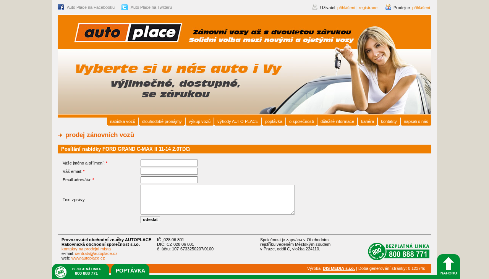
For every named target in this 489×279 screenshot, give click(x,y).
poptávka (130, 271)
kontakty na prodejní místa (86, 249)
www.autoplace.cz (88, 258)
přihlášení (421, 7)
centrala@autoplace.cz (96, 253)
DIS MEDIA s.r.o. (339, 268)
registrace (368, 7)
